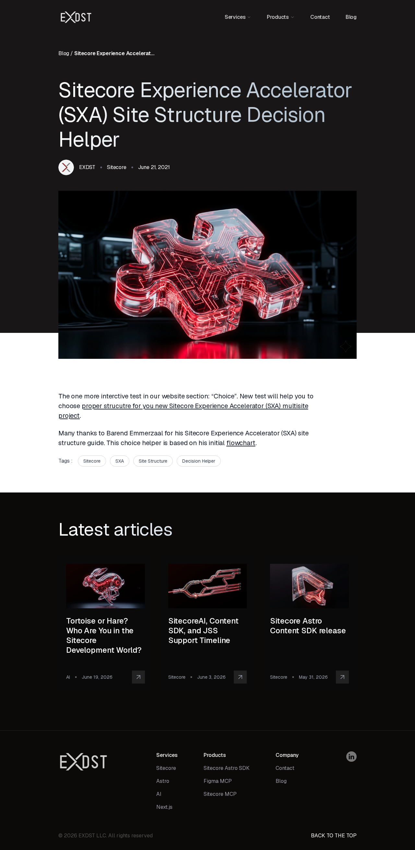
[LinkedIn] (351, 756)
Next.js (164, 807)
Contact (320, 17)
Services (167, 755)
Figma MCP (218, 781)
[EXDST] (76, 17)
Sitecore (166, 768)
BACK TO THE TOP (334, 835)
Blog (351, 17)
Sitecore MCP (220, 794)
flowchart (240, 443)
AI (158, 794)
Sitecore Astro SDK (227, 768)
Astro (162, 781)
